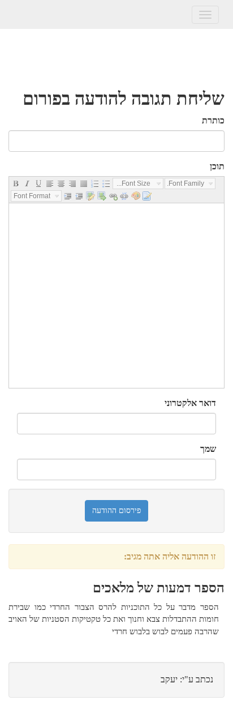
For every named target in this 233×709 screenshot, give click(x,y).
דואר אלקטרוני (190, 403)
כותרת (213, 120)
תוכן (217, 166)
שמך (208, 449)
